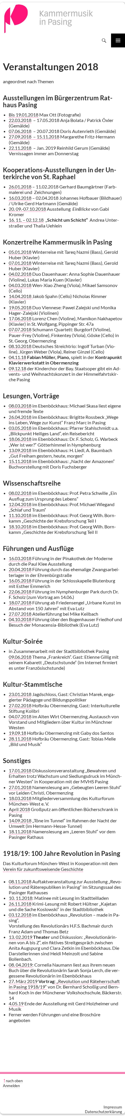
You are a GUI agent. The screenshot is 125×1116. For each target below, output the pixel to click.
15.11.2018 (20, 461)
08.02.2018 (20, 493)
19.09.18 (17, 733)
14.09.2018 (20, 820)
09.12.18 (17, 368)
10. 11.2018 (20, 898)
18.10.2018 (20, 526)
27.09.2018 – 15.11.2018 (34, 136)
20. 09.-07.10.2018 (27, 209)
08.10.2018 (20, 346)
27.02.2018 (20, 705)
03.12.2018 (20, 914)
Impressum (112, 1107)
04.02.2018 (20, 274)
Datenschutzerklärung (103, 1111)
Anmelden (11, 1085)
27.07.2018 (20, 614)
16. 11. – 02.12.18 (26, 220)
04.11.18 (17, 357)
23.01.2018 (20, 694)
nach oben (14, 1080)
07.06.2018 (20, 131)
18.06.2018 (20, 439)
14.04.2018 (20, 296)
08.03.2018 (20, 405)
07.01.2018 (20, 263)
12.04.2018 (20, 504)
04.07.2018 (20, 716)
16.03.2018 (20, 198)
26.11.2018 (20, 903)
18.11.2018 (20, 831)
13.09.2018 (20, 450)
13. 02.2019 (21, 937)
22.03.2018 (20, 120)
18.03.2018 (20, 798)
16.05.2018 (20, 580)
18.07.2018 (20, 602)
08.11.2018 (20, 881)
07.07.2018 (20, 329)
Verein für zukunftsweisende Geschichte (43, 869)
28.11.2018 (20, 738)
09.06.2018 (20, 657)
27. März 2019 (23, 981)
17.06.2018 (20, 318)
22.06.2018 (20, 591)
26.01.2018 (20, 186)
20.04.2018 (20, 569)
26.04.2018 (20, 417)
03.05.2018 (20, 428)
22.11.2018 (20, 148)
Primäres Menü (118, 40)
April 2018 (19, 809)
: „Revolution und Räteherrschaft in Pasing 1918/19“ (64, 983)
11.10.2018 (20, 515)
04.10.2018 (20, 619)
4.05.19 (16, 1003)
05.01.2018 (20, 252)
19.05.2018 (20, 307)
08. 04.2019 (20, 964)
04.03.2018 (20, 285)
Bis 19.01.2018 (23, 114)
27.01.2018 (20, 787)
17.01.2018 (20, 770)
